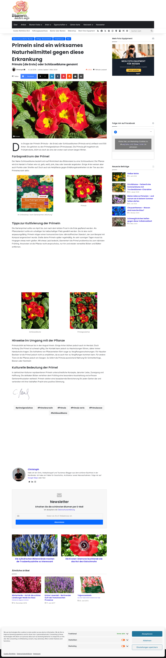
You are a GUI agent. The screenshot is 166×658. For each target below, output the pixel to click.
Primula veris (78, 408)
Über (15, 25)
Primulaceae (96, 408)
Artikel (23, 25)
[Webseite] (29, 481)
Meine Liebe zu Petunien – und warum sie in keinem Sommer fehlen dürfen (140, 198)
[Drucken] (81, 76)
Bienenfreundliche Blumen (23, 39)
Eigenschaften (59, 25)
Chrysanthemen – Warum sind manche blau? (138, 208)
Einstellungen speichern (147, 647)
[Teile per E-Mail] (75, 76)
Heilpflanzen (59, 39)
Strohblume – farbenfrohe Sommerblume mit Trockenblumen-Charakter (139, 187)
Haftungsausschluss (40, 31)
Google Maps (33, 478)
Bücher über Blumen (58, 31)
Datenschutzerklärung (24, 654)
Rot (68, 39)
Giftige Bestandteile (43, 39)
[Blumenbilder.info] (20, 10)
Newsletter (100, 25)
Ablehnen (147, 640)
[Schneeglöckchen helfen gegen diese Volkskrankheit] (119, 221)
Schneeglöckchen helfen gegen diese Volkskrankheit (139, 219)
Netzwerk (87, 25)
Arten (47, 25)
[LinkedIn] (51, 76)
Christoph (19, 70)
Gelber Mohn (133, 173)
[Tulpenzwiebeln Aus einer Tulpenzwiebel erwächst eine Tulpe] (92, 585)
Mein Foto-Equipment (86, 31)
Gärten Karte (75, 25)
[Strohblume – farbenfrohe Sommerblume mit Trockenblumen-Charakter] (119, 187)
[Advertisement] (107, 7)
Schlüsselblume (59, 413)
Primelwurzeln (46, 408)
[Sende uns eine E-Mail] (24, 70)
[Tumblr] (57, 76)
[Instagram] (35, 481)
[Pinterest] (63, 76)
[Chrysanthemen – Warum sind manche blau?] (119, 211)
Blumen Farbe (34, 25)
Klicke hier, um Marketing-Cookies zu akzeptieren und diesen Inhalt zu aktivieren (133, 144)
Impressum (36, 654)
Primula (62, 408)
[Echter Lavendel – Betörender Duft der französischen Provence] (59, 585)
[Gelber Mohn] (119, 176)
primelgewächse (25, 408)
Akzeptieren (147, 634)
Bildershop (72, 31)
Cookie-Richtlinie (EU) (21, 31)
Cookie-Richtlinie (10, 654)
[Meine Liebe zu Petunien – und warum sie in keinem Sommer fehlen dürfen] (119, 199)
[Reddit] (69, 76)
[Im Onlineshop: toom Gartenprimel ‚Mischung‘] (35, 194)
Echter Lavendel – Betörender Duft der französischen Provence (58, 597)
